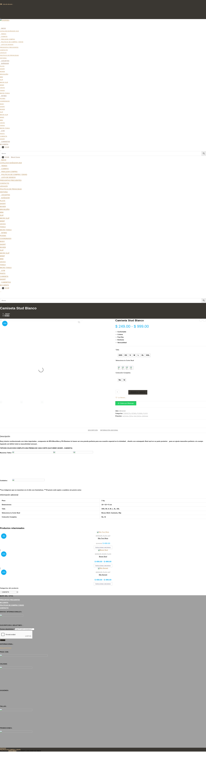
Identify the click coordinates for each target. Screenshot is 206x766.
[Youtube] (0, 702)
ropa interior (137, 416)
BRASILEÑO (5, 209)
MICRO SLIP (4, 218)
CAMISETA (4, 276)
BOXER (3, 206)
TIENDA (6, 316)
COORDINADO (5, 238)
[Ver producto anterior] (200, 320)
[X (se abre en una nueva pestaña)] (0, 7)
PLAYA (2, 201)
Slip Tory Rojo (103, 538)
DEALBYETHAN (5, 648)
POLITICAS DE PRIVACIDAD (11, 189)
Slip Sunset (103, 575)
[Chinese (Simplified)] (1, 1)
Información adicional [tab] (109, 430)
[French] (5, 1)
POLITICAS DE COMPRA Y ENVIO (12, 605)
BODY (2, 241)
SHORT (3, 204)
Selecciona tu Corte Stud (125, 360)
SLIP (2, 215)
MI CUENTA (4, 285)
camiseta (125, 416)
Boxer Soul (103, 556)
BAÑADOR (99, 535)
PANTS (2, 273)
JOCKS (3, 224)
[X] (0, 694)
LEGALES (4, 186)
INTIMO (133, 413)
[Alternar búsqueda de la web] (0, 150)
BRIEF (2, 221)
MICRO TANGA (6, 230)
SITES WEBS (12, 751)
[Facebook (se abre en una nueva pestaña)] (0, 9)
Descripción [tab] (93, 430)
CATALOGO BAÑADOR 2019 (11, 163)
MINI (1, 212)
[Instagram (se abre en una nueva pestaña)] (0, 12)
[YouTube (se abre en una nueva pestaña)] (0, 15)
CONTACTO (4, 183)
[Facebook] (0, 697)
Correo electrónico (7, 629)
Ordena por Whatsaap (127, 403)
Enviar (3, 640)
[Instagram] (0, 699)
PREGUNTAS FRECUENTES (10, 180)
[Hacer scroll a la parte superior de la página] (0, 753)
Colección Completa (123, 373)
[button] (120, 397)
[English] (3, 1)
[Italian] (7, 1)
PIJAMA (3, 236)
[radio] (120, 355)
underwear (145, 416)
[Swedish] (16, 1)
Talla (117, 350)
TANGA (3, 227)
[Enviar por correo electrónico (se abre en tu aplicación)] (0, 18)
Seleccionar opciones (103, 547)
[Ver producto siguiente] (204, 320)
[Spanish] (14, 1)
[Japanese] (10, 1)
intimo (131, 416)
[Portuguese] (12, 1)
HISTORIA (4, 192)
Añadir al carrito (137, 392)
